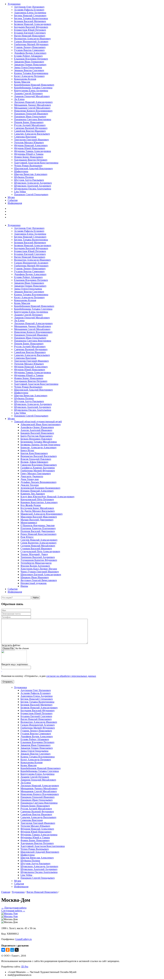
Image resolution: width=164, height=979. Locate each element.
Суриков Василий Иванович (36, 548)
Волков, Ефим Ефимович (34, 462)
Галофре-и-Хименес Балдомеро (37, 467)
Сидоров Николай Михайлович (37, 545)
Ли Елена (19, 99)
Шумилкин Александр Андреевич (33, 183)
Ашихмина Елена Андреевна (30, 12)
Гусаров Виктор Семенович (29, 50)
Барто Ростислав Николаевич (36, 436)
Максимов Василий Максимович (38, 516)
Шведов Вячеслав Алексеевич (30, 174)
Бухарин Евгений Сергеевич (30, 32)
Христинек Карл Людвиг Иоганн (38, 568)
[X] (17, 950)
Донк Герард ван (29, 479)
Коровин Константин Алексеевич (38, 502)
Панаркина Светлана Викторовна (32, 119)
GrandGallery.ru (23, 939)
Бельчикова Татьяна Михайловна (38, 441)
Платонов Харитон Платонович (38, 528)
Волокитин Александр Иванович (32, 38)
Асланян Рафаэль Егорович (29, 9)
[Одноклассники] (8, 950)
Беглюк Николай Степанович (30, 15)
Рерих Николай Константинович (38, 534)
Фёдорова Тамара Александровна (32, 151)
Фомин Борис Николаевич (28, 157)
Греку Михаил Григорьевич (35, 473)
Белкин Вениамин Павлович (36, 438)
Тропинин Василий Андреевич (37, 557)
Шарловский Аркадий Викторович (33, 168)
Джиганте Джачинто (31, 476)
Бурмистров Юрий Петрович (30, 30)
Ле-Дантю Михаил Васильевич (37, 511)
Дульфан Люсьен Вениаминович (38, 482)
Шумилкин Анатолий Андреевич (32, 185)
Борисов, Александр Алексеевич (38, 447)
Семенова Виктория (25, 136)
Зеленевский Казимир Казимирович (40, 488)
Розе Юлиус (27, 537)
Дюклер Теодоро (29, 485)
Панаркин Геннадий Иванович (31, 113)
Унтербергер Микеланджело (36, 563)
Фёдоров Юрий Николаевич (29, 148)
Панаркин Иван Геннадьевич (30, 116)
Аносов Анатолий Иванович (36, 430)
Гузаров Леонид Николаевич (29, 47)
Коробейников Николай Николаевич (34, 84)
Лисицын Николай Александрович (33, 102)
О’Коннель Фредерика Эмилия (37, 525)
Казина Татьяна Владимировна (31, 73)
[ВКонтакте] (3, 950)
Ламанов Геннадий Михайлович (32, 96)
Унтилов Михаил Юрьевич (29, 142)
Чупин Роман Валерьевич (28, 165)
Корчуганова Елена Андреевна (31, 90)
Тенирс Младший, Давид (34, 554)
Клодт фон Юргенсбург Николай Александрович (47, 496)
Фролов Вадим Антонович (35, 565)
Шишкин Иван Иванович (34, 577)
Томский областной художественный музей (38, 421)
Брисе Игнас (27, 450)
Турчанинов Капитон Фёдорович (38, 560)
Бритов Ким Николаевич (34, 453)
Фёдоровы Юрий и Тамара (28, 154)
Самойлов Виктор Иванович (30, 131)
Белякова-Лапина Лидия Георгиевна (40, 444)
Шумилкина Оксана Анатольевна (32, 188)
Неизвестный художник (33, 583)
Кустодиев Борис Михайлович (37, 508)
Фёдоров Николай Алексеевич (31, 145)
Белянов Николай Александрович (32, 24)
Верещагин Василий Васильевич (38, 456)
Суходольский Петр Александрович (40, 551)
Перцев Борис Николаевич (28, 122)
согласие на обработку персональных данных (71, 676)
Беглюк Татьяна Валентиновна (31, 18)
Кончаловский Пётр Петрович (37, 499)
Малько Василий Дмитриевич (36, 519)
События (12, 200)
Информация (15, 203)
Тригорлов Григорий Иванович (31, 139)
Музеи (11, 197)
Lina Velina (20, 191)
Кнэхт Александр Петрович (29, 76)
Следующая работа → (13, 910)
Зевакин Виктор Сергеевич (29, 70)
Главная (5, 892)
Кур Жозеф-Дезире (30, 505)
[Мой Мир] (12, 950)
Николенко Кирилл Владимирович (33, 110)
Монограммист (28, 522)
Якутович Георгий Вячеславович (38, 580)
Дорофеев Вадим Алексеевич (30, 53)
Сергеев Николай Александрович (38, 539)
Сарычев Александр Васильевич (32, 133)
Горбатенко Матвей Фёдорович (31, 44)
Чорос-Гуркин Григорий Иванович (39, 571)
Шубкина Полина (24, 177)
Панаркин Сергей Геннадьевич (31, 194)
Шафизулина (21, 171)
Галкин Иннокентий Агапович (31, 41)
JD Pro (24, 966)
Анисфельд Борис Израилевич (37, 427)
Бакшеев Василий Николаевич (37, 433)
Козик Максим (22, 82)
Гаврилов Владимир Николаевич (38, 464)
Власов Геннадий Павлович (35, 459)
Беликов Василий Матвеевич (30, 21)
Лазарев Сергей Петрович (28, 93)
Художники (14, 4)
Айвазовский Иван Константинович (40, 424)
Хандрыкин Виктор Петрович (30, 159)
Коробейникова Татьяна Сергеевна (33, 87)
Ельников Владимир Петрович (31, 58)
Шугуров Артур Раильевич (29, 180)
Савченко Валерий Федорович (30, 128)
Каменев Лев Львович (32, 493)
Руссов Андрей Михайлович (29, 125)
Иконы (24, 586)
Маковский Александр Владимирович (41, 514)
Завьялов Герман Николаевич (30, 64)
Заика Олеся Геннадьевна (28, 67)
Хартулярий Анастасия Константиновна (36, 162)
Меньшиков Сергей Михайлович (32, 107)
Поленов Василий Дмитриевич (37, 531)
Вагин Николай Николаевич (29, 35)
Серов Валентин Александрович (38, 542)
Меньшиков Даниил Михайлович (32, 105)
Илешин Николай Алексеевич (36, 490)
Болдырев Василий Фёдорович (31, 27)
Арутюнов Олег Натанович (29, 6)
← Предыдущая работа (13, 907)
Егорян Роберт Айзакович (28, 56)
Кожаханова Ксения (25, 79)
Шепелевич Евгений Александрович (40, 574)
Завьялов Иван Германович (29, 61)
